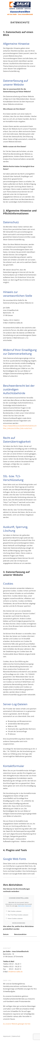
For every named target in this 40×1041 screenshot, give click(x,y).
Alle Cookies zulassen (14, 911)
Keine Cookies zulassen (15, 918)
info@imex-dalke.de (15, 972)
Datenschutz (21, 906)
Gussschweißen (20, 11)
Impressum (28, 906)
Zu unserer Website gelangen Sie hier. (17, 1024)
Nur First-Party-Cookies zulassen (18, 915)
